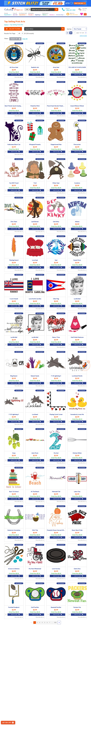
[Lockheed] (35, 401)
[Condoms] (77, 169)
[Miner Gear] (56, 169)
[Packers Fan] (77, 594)
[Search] (56, 9)
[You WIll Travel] (13, 169)
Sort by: (69, 29)
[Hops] (13, 439)
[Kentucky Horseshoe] (13, 516)
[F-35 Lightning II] (56, 362)
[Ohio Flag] (56, 285)
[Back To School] (13, 478)
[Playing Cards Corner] (56, 401)
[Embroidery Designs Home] (13, 9)
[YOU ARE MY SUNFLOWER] (77, 54)
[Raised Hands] (35, 362)
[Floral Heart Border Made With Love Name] (56, 92)
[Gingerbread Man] (56, 131)
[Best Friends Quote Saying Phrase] (13, 92)
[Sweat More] (77, 247)
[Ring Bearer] (13, 362)
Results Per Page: (9, 33)
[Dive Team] (13, 208)
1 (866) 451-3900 (70, 10)
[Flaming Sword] (13, 247)
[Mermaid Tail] (56, 478)
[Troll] (35, 169)
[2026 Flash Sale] (45, 3)
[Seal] (56, 247)
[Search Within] (63, 29)
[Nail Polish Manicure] (77, 324)
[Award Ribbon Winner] (77, 92)
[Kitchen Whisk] (77, 439)
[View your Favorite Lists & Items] (81, 14)
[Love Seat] (35, 247)
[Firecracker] (77, 131)
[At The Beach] (35, 478)
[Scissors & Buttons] (13, 555)
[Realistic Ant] (35, 54)
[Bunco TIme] (56, 324)
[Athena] (77, 208)
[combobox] (43, 9)
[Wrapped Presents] (35, 131)
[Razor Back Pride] (77, 516)
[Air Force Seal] (13, 54)
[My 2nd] (56, 439)
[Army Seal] (56, 54)
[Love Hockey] (56, 555)
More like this (18, 77)
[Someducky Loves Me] (77, 401)
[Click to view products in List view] (67, 33)
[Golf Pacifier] (35, 594)
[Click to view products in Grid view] (70, 33)
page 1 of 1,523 (80, 32)
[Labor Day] (77, 478)
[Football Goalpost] (13, 594)
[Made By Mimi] (35, 92)
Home (6, 25)
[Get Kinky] (56, 208)
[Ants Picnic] (35, 439)
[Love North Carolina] (35, 285)
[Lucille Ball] (77, 285)
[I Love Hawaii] (13, 285)
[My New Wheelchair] (35, 555)
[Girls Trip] (35, 516)
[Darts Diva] (77, 555)
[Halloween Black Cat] (13, 131)
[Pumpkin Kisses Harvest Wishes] (56, 516)
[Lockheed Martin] (77, 362)
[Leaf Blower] (35, 208)
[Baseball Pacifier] (56, 594)
